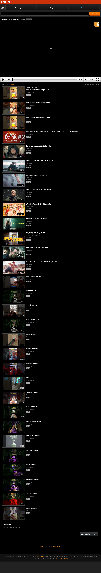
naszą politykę (40, 556)
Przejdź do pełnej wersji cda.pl (50, 547)
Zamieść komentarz (88, 534)
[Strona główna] (6, 2)
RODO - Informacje (62, 558)
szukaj (94, 14)
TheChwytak (11, 84)
